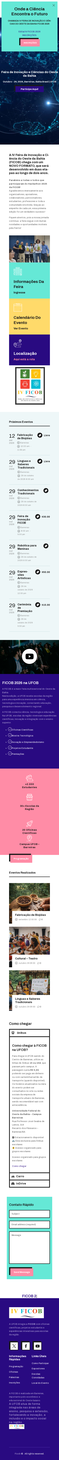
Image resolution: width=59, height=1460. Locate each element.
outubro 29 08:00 (27, 963)
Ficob (18, 1458)
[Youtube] (37, 1350)
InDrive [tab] (21, 1183)
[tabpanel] (29, 1104)
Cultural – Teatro (26, 958)
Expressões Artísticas (24, 575)
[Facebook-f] (26, 1350)
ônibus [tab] (21, 1032)
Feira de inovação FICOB (24, 519)
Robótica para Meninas (27, 547)
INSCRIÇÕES (29, 35)
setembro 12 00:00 (28, 919)
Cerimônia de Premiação (25, 608)
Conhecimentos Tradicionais (28, 492)
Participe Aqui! (29, 89)
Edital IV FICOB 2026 (29, 32)
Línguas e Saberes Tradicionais (26, 464)
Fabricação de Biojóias (25, 436)
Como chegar (19, 1166)
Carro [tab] (20, 1176)
